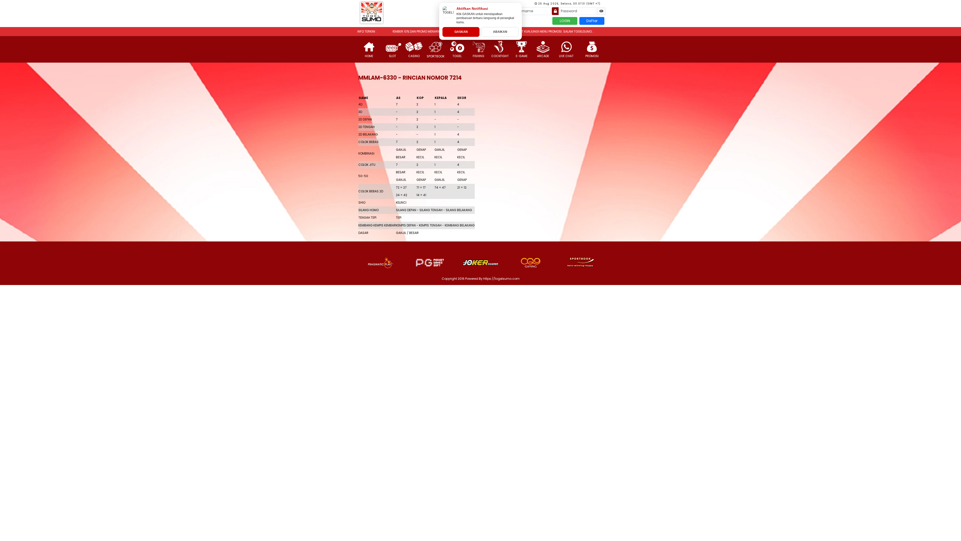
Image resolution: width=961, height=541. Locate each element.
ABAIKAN (500, 32)
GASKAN (461, 32)
